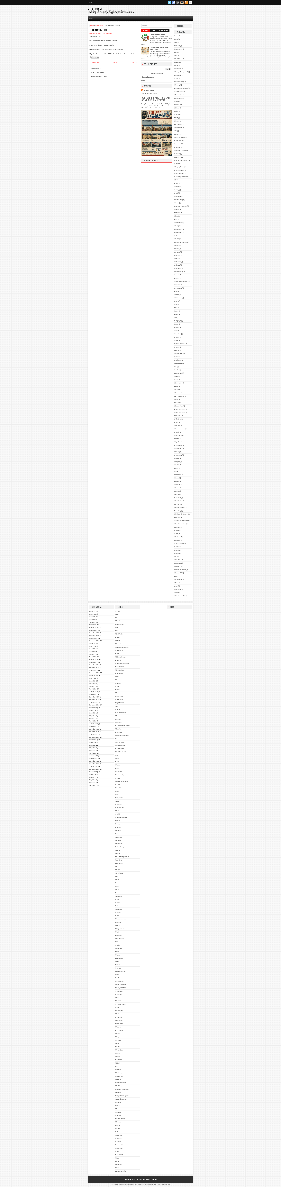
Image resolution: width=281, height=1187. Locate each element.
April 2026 (92, 622)
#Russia (176, 478)
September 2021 (94, 769)
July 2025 (92, 646)
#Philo (176, 432)
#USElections (178, 579)
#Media (176, 370)
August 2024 (93, 676)
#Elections (177, 157)
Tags (153, 30)
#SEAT (176, 491)
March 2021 (92, 785)
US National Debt (179, 596)
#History (176, 245)
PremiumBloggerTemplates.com (147, 1184)
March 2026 (92, 625)
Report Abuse (147, 77)
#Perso (176, 422)
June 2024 (92, 681)
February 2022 (93, 756)
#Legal (176, 324)
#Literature (177, 334)
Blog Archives (163, 30)
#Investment (178, 288)
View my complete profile (149, 93)
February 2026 (93, 627)
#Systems (177, 527)
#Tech (176, 534)
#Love (176, 340)
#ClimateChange (179, 82)
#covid (176, 101)
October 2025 (93, 638)
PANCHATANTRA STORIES (99, 30)
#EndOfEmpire (178, 173)
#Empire (176, 164)
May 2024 (92, 684)
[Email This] (91, 57)
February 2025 (93, 659)
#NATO (176, 386)
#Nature (176, 389)
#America (177, 46)
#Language (177, 321)
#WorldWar (177, 589)
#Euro (176, 183)
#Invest (176, 278)
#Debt (176, 118)
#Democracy (178, 121)
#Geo (175, 219)
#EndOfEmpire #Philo (180, 177)
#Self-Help (177, 498)
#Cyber (176, 111)
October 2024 (93, 670)
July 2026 (92, 614)
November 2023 (94, 700)
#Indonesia (177, 262)
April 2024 (92, 686)
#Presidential (178, 445)
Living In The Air (149, 90)
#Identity (177, 255)
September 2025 (94, 641)
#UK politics (177, 560)
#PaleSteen (177, 416)
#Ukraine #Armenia (180, 570)
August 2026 (93, 611)
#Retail (176, 471)
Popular (145, 30)
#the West (177, 540)
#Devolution (178, 124)
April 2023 (92, 718)
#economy (177, 144)
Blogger (160, 73)
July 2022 (92, 742)
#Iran (175, 301)
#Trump (176, 553)
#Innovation (177, 268)
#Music (176, 380)
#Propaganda (178, 448)
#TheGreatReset (179, 543)
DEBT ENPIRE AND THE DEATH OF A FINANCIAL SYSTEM (156, 99)
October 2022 (93, 734)
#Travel (176, 550)
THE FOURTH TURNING (157, 34)
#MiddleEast (178, 373)
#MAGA (176, 350)
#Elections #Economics (181, 160)
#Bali (175, 55)
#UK (175, 557)
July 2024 (92, 678)
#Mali (176, 357)
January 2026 (93, 630)
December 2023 (94, 697)
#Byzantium (177, 69)
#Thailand (177, 537)
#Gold (176, 226)
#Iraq (175, 308)
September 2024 (94, 673)
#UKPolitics (177, 563)
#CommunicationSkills (181, 88)
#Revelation (177, 475)
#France (176, 203)
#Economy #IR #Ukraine (181, 150)
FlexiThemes (119, 1184)
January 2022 (93, 758)
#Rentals (177, 465)
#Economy (177, 147)
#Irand (176, 304)
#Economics (177, 141)
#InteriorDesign (178, 272)
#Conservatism (178, 91)
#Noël (176, 399)
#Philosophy (178, 435)
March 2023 (92, 721)
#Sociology (177, 511)
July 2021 (92, 774)
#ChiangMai (177, 75)
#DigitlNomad (178, 128)
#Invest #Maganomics (181, 281)
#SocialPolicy (178, 501)
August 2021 (93, 772)
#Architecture (178, 49)
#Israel (176, 314)
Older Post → (135, 62)
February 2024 (93, 692)
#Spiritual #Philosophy (181, 514)
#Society (176, 504)
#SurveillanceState (180, 524)
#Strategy (177, 517)
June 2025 (92, 649)
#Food (176, 193)
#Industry (177, 265)
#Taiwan (176, 530)
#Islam (176, 311)
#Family (176, 190)
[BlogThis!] (94, 57)
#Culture (176, 108)
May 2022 (92, 748)
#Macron (176, 347)
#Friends (176, 209)
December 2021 (94, 761)
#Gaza (176, 216)
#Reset (176, 468)
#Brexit (176, 62)
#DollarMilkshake (179, 137)
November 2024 (94, 668)
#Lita (175, 331)
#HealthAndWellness (180, 242)
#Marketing (177, 360)
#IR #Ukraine (178, 298)
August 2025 (93, 643)
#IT (175, 317)
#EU (175, 180)
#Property (177, 452)
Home (90, 2)
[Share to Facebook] (98, 57)
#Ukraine (176, 566)
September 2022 (94, 737)
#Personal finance (179, 429)
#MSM (176, 376)
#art (175, 52)
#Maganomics (178, 353)
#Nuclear (177, 403)
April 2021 (92, 782)
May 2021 (92, 780)
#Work (176, 586)
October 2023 (93, 702)
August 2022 (93, 740)
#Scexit (176, 481)
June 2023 (92, 713)
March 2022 (92, 753)
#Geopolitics (178, 223)
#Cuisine (176, 105)
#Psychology (178, 455)
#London (176, 337)
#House (176, 249)
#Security (177, 494)
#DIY (175, 131)
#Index (176, 259)
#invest (176, 275)
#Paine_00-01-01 (179, 409)
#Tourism (177, 547)
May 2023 (92, 716)
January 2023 (93, 726)
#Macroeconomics (179, 344)
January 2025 (93, 662)
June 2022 (92, 745)
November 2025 (94, 635)
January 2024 (93, 694)
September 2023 (94, 705)
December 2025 (94, 633)
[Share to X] (96, 57)
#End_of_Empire (179, 167)
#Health (176, 239)
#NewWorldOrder (179, 396)
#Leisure (176, 327)
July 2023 (92, 710)
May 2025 (92, 651)
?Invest (176, 36)
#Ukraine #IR (178, 573)
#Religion (177, 462)
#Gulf (175, 236)
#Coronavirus (178, 98)
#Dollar (176, 134)
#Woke (176, 583)
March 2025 (92, 657)
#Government (178, 232)
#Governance (99, 26)
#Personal (177, 426)
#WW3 (176, 593)
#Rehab (176, 458)
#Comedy (177, 85)
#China (176, 78)
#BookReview (178, 59)
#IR (175, 291)
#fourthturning (178, 200)
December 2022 (94, 729)
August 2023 (93, 708)
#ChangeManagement (181, 72)
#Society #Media (179, 507)
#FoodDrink (177, 196)
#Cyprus (176, 114)
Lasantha (135, 1184)
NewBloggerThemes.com (163, 1184)
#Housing (177, 252)
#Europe (176, 186)
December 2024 (94, 665)
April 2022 (92, 750)
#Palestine (177, 419)
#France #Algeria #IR (180, 206)
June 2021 (92, 777)
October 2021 (93, 766)
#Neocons (177, 393)
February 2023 (93, 724)
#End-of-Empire (179, 170)
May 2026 (92, 619)
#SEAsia (176, 488)
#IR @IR (176, 294)
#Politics (176, 439)
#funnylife (177, 213)
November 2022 (94, 732)
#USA (175, 576)
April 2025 (92, 654)
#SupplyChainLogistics (181, 521)
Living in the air (95, 8)
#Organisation (178, 406)
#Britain (176, 65)
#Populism (177, 442)
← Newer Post (95, 62)
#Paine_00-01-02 (179, 412)
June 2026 (92, 617)
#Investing (177, 285)
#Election (177, 154)
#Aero (176, 39)
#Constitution (178, 95)
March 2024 (92, 689)
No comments (108, 33)
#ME (175, 367)
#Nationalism (178, 383)
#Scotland (177, 484)
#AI (175, 42)
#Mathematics (178, 363)
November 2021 (94, 764)
